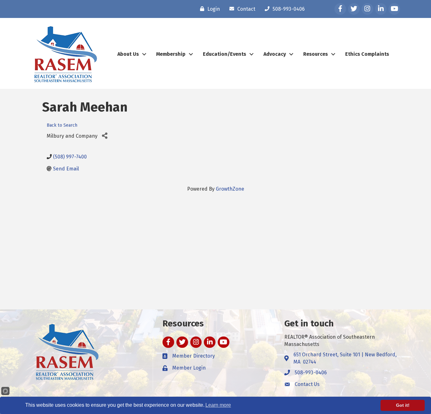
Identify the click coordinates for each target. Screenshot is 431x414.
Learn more (218, 405)
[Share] (104, 136)
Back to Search (62, 125)
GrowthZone (230, 189)
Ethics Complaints (367, 54)
